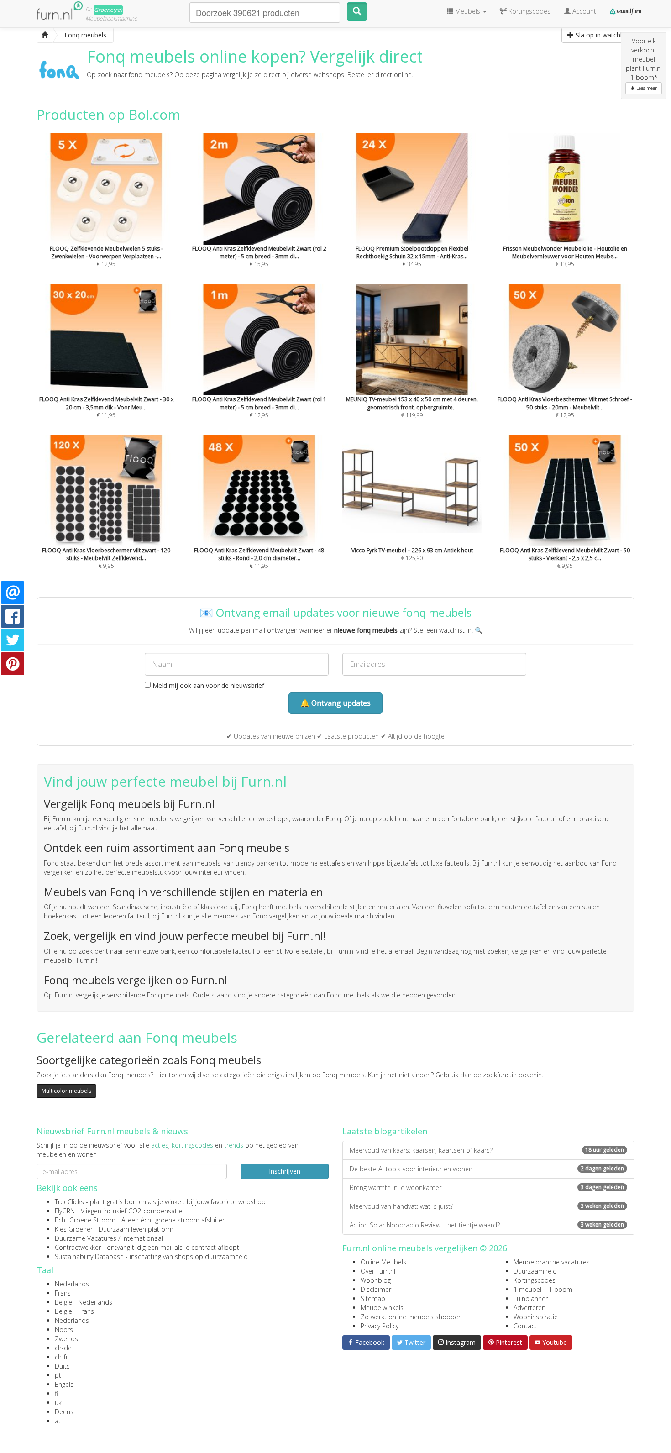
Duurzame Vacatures (85, 1238)
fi (56, 1393)
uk (58, 1402)
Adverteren (529, 1307)
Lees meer (646, 88)
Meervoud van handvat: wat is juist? (487, 1206)
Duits (62, 1366)
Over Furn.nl (378, 1271)
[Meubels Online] (44, 35)
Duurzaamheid (535, 1271)
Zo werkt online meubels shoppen (411, 1316)
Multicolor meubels (66, 1091)
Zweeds (66, 1338)
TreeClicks (69, 1201)
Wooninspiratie (536, 1316)
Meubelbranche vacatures (552, 1262)
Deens (64, 1411)
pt (58, 1375)
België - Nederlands (83, 1302)
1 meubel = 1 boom (543, 1289)
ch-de (63, 1347)
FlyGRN (65, 1210)
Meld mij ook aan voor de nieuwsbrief (207, 685)
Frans (63, 1293)
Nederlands (72, 1284)
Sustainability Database (89, 1256)
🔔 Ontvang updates (335, 703)
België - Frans (74, 1311)
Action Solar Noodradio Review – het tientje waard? (487, 1225)
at (58, 1420)
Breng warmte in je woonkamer (487, 1187)
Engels (64, 1384)
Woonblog (376, 1280)
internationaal (142, 1238)
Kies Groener (74, 1229)
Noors (64, 1329)
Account (583, 11)
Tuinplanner (531, 1298)
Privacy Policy (379, 1326)
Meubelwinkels (382, 1307)
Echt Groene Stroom (85, 1220)
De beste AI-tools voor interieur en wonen (487, 1168)
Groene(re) (108, 10)
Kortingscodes (535, 1280)
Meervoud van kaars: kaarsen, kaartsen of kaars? (487, 1150)
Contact (525, 1326)
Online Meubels (383, 1262)
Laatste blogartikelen (384, 1131)
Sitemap (373, 1298)
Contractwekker (78, 1247)
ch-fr (61, 1357)
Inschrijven (284, 1171)
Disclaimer (376, 1289)
